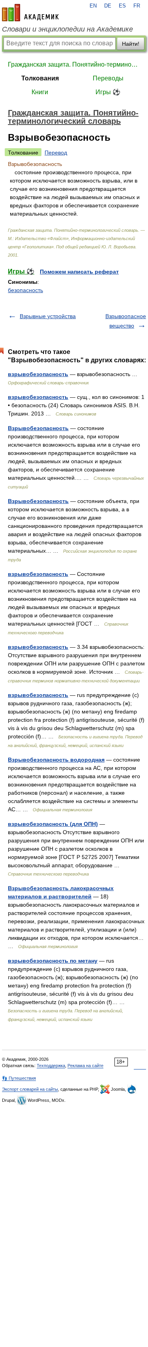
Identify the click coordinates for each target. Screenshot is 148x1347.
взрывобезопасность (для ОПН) (53, 824)
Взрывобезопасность (38, 428)
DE (107, 6)
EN (93, 6)
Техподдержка (51, 1065)
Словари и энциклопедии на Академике (67, 29)
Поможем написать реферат (79, 271)
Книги (40, 92)
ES (122, 6)
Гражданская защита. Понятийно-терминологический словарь (74, 64)
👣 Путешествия (19, 1078)
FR (136, 6)
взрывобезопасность (38, 374)
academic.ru (30, 12)
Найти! (130, 44)
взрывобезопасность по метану (52, 961)
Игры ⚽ (108, 92)
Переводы (108, 78)
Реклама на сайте (85, 1065)
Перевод (56, 152)
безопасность (25, 290)
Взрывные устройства (48, 316)
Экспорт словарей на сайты (30, 1089)
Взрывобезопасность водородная (56, 759)
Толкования (40, 78)
